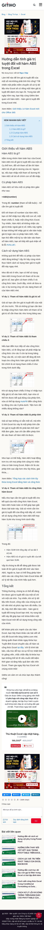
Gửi (36, 821)
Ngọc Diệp (24, 73)
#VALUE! (11, 245)
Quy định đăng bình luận (20, 821)
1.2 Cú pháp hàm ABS (18, 133)
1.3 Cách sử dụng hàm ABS (21, 136)
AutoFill (23, 401)
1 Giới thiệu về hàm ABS (15, 126)
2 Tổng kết (9, 140)
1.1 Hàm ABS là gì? (17, 129)
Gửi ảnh (5, 821)
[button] (39, 120)
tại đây (20, 647)
